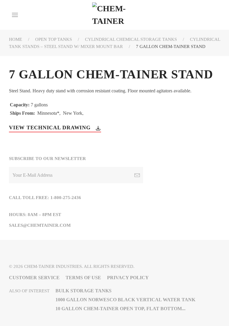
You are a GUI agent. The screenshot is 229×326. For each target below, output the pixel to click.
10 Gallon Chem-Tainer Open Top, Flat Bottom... (120, 308)
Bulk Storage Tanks (83, 290)
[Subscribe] (137, 175)
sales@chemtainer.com (40, 225)
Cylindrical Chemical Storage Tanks (131, 39)
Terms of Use (83, 277)
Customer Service (34, 277)
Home (15, 39)
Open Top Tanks (53, 39)
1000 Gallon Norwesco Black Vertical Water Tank (125, 299)
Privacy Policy (128, 277)
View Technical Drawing (50, 128)
